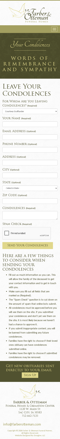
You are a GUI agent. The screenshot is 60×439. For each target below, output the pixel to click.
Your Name (16, 118)
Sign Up (30, 375)
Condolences (19, 208)
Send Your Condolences (27, 245)
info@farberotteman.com (22, 424)
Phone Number (19, 144)
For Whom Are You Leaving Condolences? (25, 103)
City (10, 169)
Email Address (19, 131)
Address (14, 157)
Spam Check (17, 224)
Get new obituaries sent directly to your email (30, 370)
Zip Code (14, 195)
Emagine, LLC (39, 435)
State (11, 182)
